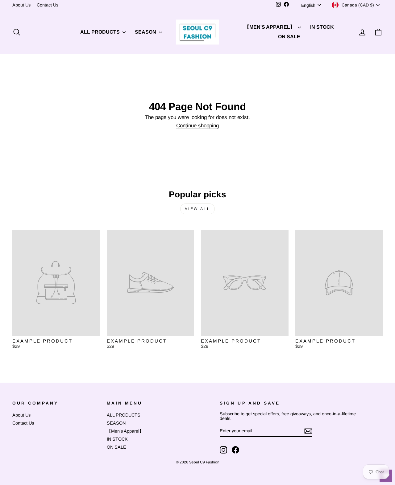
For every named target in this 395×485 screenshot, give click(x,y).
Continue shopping (197, 126)
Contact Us (47, 4)
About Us (21, 4)
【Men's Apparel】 (270, 27)
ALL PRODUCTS (100, 32)
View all (197, 209)
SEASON (146, 32)
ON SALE (289, 36)
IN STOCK (322, 27)
